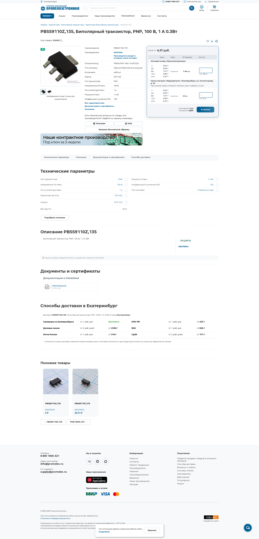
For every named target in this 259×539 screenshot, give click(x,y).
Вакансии (134, 478)
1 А (120, 190)
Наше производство (140, 481)
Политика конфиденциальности (55, 518)
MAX (130, 124)
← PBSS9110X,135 (53, 422)
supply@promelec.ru (53, 472)
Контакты (134, 462)
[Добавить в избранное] (208, 41)
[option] (61, 66)
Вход (201, 10)
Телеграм (100, 124)
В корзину (205, 109)
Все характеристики (94, 103)
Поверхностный (205, 190)
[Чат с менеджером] (248, 528)
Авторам (134, 485)
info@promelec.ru (51, 464)
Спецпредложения (139, 475)
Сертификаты (184, 474)
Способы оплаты (185, 471)
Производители (138, 468)
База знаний (183, 477)
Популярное (183, 480)
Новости (134, 459)
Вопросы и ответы (186, 467)
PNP (120, 179)
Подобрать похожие (54, 218)
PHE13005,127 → (78, 422)
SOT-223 (118, 202)
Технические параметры (56, 157)
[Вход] (201, 7)
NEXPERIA (118, 52)
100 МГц (118, 196)
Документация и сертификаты (99, 106)
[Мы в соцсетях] (89, 461)
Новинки (134, 472)
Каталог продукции (139, 465)
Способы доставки (140, 157)
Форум (180, 484)
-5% (42, 49)
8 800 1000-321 (49, 456)
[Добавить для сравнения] (212, 41)
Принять (152, 530)
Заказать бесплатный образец (114, 130)
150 (212, 185)
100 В (119, 185)
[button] (44, 68)
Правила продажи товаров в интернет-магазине (197, 460)
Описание (89, 109)
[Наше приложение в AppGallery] (107, 480)
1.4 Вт (211, 179)
